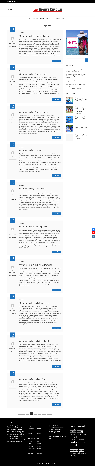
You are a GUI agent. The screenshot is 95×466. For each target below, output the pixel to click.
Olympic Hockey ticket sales (32, 379)
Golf (29, 436)
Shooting (30, 446)
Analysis (30, 426)
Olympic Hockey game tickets (33, 188)
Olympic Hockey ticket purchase (34, 302)
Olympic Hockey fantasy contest (34, 74)
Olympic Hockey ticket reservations (35, 264)
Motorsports (31, 441)
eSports (35, 18)
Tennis (29, 451)
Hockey (39, 436)
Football (39, 433)
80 (44, 413)
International (31, 438)
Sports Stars (49, 18)
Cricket (39, 431)
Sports (42, 18)
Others (39, 443)
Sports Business (60, 18)
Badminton (40, 426)
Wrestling (39, 453)
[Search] (86, 60)
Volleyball (30, 453)
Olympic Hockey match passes (33, 226)
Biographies (31, 428)
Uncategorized (41, 451)
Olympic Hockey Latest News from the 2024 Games (80, 118)
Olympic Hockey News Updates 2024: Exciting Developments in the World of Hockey (76, 76)
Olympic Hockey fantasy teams (33, 112)
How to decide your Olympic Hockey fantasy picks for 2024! (81, 127)
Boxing (39, 428)
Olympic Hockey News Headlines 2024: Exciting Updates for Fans (81, 99)
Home (29, 18)
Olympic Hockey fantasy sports (74, 88)
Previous (21, 413)
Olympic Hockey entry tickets (32, 150)
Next (49, 413)
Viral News (48, 463)
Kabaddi (39, 438)
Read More (56, 61)
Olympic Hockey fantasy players (34, 35)
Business (30, 431)
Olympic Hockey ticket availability (35, 341)
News (38, 441)
